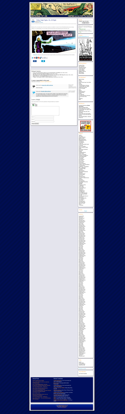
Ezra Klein (81, 150)
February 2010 (82, 323)
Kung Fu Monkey (82, 163)
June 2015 (81, 258)
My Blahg (81, 172)
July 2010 (81, 318)
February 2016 (82, 250)
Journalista (81, 158)
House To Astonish (82, 154)
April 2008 (81, 345)
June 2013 (81, 283)
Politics (80, 93)
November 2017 (82, 236)
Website (33, 121)
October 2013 (81, 279)
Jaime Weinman (82, 68)
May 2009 (81, 332)
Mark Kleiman (81, 170)
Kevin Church (81, 161)
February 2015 (82, 262)
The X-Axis (81, 200)
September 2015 (82, 255)
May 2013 (81, 284)
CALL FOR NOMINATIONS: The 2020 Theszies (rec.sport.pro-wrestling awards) (42, 391)
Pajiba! (80, 178)
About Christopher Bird (83, 107)
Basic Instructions (82, 139)
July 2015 (81, 257)
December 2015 (82, 252)
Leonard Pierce (82, 165)
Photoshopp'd (81, 92)
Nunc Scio (81, 175)
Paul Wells (81, 179)
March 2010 (81, 322)
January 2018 (81, 234)
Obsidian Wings (82, 176)
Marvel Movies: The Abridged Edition (40, 75)
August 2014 (81, 268)
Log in (80, 361)
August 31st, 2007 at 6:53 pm (47, 85)
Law (80, 89)
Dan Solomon (81, 66)
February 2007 (82, 356)
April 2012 (81, 297)
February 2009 (82, 335)
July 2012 (81, 294)
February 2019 (82, 228)
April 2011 (81, 309)
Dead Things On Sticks (83, 147)
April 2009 (81, 333)
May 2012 (81, 296)
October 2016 (81, 242)
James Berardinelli (82, 156)
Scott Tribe (81, 188)
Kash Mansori (81, 159)
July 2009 (81, 330)
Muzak (80, 90)
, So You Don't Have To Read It (85, 114)
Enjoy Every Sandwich (83, 149)
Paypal (85, 211)
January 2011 (81, 312)
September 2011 (82, 304)
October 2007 (81, 352)
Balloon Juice (81, 138)
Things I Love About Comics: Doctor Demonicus (43, 77)
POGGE (80, 183)
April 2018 (81, 231)
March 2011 (81, 310)
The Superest (81, 199)
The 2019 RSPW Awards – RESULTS (40, 396)
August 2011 (81, 305)
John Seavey (81, 157)
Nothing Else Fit (82, 91)
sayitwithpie (81, 185)
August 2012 (81, 293)
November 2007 (82, 351)
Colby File (81, 143)
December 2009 (82, 325)
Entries (81, 363)
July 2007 (81, 355)
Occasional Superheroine (84, 177)
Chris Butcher (81, 142)
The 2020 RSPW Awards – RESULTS (40, 386)
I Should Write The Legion (84, 86)
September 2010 (82, 316)
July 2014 (81, 269)
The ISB (80, 195)
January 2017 (81, 239)
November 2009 (82, 326)
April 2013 (81, 285)
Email (33, 119)
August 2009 (81, 329)
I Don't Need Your (84, 108)
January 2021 (81, 220)
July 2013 (81, 282)
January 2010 (81, 324)
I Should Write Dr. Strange (84, 85)
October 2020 (81, 222)
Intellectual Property (83, 87)
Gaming (80, 84)
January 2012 (81, 300)
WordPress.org (82, 365)
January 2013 (81, 288)
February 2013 (82, 287)
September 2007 (82, 353)
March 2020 (81, 224)
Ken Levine (81, 160)
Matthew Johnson (82, 71)
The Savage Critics (82, 198)
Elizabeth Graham (82, 67)
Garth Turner (81, 153)
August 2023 (81, 216)
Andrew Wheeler (82, 137)
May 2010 (81, 320)
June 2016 (81, 246)
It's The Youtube (82, 88)
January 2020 (81, 225)
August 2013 (81, 281)
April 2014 (81, 272)
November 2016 (82, 241)
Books (80, 80)
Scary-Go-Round (82, 187)
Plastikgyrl (81, 182)
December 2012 (82, 289)
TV (79, 97)
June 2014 (81, 270)
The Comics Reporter (83, 192)
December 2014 (82, 264)
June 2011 (81, 307)
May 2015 (81, 259)
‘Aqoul (80, 135)
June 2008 (81, 343)
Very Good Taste (82, 202)
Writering (80, 98)
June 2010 (81, 319)
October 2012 (81, 291)
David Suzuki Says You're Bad (85, 82)
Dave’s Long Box (82, 146)
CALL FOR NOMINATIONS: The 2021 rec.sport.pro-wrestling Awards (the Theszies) (41, 385)
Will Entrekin (81, 72)
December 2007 (82, 350)
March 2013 (81, 286)
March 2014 (81, 273)
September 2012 (82, 292)
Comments (82, 364)
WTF (80, 99)
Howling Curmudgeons (83, 155)
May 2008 (81, 344)
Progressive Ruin (82, 184)
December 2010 (82, 313)
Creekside (81, 145)
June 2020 (81, 223)
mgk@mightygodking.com (84, 36)
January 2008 (81, 349)
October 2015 (81, 254)
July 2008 (81, 342)
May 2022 (81, 217)
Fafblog (80, 151)
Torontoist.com (82, 201)
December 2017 (82, 235)
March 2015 (81, 261)
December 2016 (82, 240)
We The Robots (82, 203)
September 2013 (82, 280)
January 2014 (81, 276)
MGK (40, 21)
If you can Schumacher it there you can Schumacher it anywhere (46, 72)
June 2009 (81, 331)
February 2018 (82, 233)
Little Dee (81, 169)
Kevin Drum (81, 162)
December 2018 (82, 230)
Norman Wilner (82, 174)
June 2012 (81, 295)
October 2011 (81, 303)
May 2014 (81, 271)
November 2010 (82, 314)
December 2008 (82, 337)
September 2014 (82, 267)
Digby (80, 148)
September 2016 (82, 243)
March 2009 (81, 334)
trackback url (48, 81)
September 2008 (82, 340)
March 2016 (81, 249)
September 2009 (82, 328)
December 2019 (82, 226)
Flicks (80, 83)
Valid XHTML (59, 406)
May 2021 (81, 219)
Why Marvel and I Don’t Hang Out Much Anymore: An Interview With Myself (49, 74)
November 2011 (82, 302)
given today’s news (36, 392)
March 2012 (81, 298)
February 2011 (82, 311)
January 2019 (81, 229)
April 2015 (81, 260)
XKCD (80, 204)
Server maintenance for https (38, 380)
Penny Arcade (81, 180)
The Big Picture (82, 190)
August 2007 (81, 354)
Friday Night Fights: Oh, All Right (46, 20)
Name (33, 116)
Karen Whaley (81, 70)
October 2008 (81, 339)
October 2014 (81, 266)
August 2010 (81, 317)
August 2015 (81, 256)
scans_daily (81, 186)
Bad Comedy (81, 79)
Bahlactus (35, 54)
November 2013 (82, 278)
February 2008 (82, 348)
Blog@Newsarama (82, 140)
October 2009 (81, 327)
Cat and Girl (81, 141)
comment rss (42, 81)
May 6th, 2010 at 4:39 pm (46, 91)
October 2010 (81, 315)
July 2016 (81, 245)
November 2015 (82, 253)
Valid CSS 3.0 (64, 406)
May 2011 (81, 308)
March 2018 (81, 232)
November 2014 (82, 265)
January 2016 (81, 251)
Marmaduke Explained (83, 171)
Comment (33, 103)
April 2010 (81, 321)
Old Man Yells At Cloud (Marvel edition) (41, 73)
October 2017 (81, 237)
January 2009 (81, 336)
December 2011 (82, 301)
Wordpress (64, 407)
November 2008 (82, 338)
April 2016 (81, 248)
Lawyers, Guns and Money (84, 164)
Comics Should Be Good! (84, 144)
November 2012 (82, 290)
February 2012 (82, 299)
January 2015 (81, 263)
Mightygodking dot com (63, 405)
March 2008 (81, 346)
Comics (41, 22)
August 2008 (81, 341)
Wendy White (81, 73)
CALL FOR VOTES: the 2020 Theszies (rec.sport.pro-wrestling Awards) (40, 389)
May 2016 (81, 247)
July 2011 (81, 306)
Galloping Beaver (82, 152)
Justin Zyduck (81, 69)
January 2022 (81, 218)
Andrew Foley (81, 65)
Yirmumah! (81, 205)
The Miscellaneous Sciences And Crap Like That (84, 96)
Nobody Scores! (82, 173)
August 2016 (81, 244)
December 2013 (82, 277)
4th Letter (81, 136)
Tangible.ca (81, 189)
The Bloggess (81, 191)
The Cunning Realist (83, 194)
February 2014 (82, 274)
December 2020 (82, 221)
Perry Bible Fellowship (83, 181)
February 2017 (82, 238)
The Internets (81, 94)
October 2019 (81, 227)
